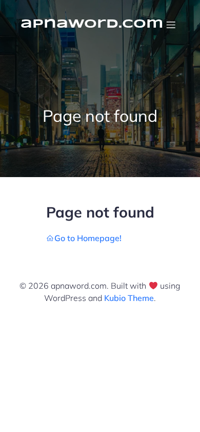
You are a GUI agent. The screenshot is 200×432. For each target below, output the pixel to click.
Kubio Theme (129, 298)
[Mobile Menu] (170, 24)
